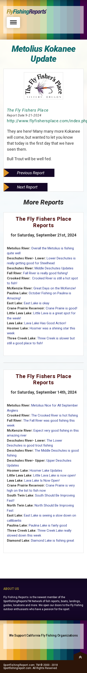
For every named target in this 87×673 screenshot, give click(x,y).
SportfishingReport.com (19, 665)
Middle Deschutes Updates (54, 268)
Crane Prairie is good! (61, 308)
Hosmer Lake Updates (46, 471)
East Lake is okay (36, 303)
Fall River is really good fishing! (45, 273)
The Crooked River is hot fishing (54, 415)
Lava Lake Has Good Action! (45, 323)
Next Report (27, 187)
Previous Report (30, 172)
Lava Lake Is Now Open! (42, 481)
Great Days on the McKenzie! (54, 288)
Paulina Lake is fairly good (48, 525)
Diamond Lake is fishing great (52, 541)
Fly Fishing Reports (16, 597)
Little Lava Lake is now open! (54, 475)
